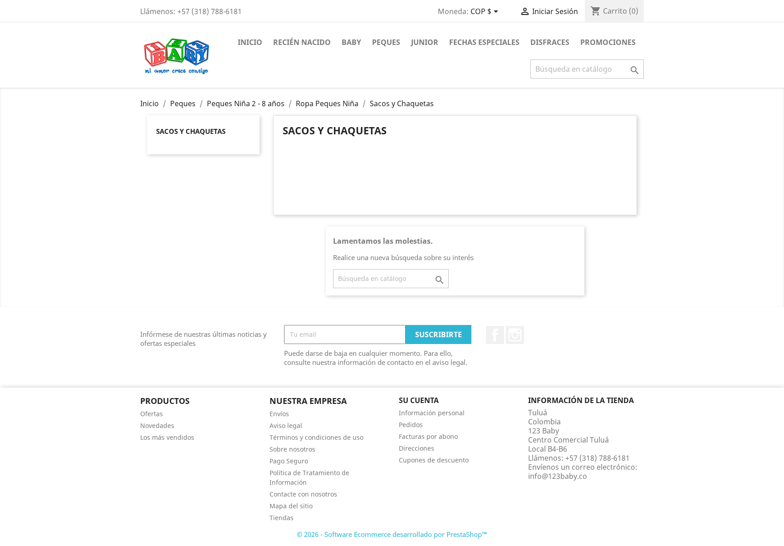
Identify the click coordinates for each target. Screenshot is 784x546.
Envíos (279, 413)
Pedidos (411, 424)
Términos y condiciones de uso (316, 437)
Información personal (432, 412)
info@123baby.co (557, 476)
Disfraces (549, 42)
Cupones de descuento (434, 460)
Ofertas (151, 413)
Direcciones (416, 448)
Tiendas (282, 517)
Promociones (608, 42)
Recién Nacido (302, 42)
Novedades (157, 425)
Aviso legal (286, 425)
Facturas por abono (428, 436)
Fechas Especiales (484, 42)
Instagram (515, 335)
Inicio (250, 42)
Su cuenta (419, 400)
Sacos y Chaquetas (190, 131)
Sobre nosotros (292, 449)
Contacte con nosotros (303, 494)
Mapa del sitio (291, 506)
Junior (424, 42)
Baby (351, 42)
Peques (386, 42)
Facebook (495, 335)
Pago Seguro (289, 461)
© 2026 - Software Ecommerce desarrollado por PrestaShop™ (392, 534)
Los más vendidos (167, 437)
